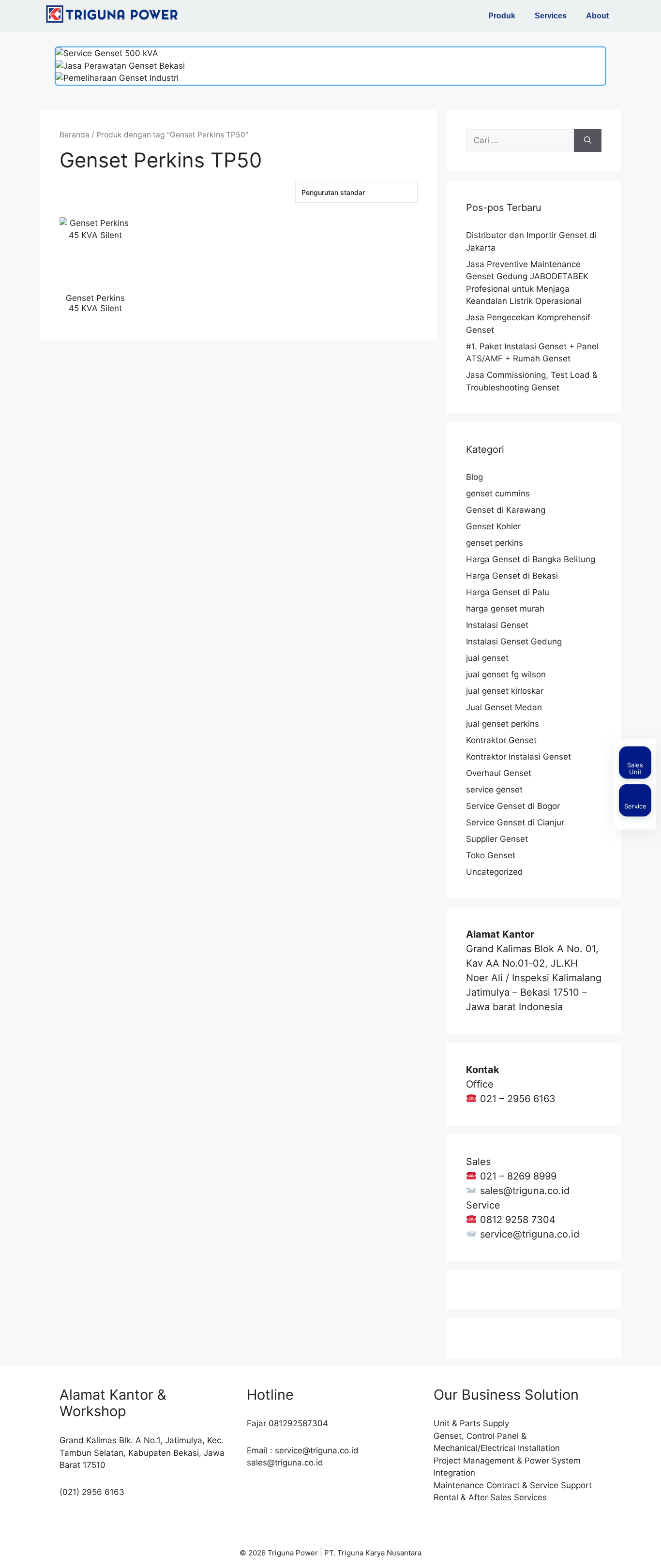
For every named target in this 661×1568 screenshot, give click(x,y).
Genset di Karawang (505, 510)
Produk (501, 16)
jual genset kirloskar (504, 691)
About (597, 16)
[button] (504, 16)
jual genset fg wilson (506, 674)
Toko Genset (490, 855)
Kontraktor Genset (501, 740)
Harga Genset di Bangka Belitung (530, 559)
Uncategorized (494, 872)
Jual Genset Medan (504, 707)
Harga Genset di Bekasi (512, 576)
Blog (474, 477)
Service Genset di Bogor (513, 806)
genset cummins (498, 493)
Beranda (75, 134)
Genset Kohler (493, 526)
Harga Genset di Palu (507, 592)
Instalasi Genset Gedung (514, 641)
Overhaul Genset (498, 773)
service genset (494, 789)
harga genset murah (505, 608)
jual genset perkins (502, 724)
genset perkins (494, 543)
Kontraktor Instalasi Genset (518, 757)
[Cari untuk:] (520, 140)
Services (551, 16)
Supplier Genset (497, 839)
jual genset (487, 658)
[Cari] (587, 140)
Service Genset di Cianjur (515, 822)
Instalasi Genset (497, 625)
